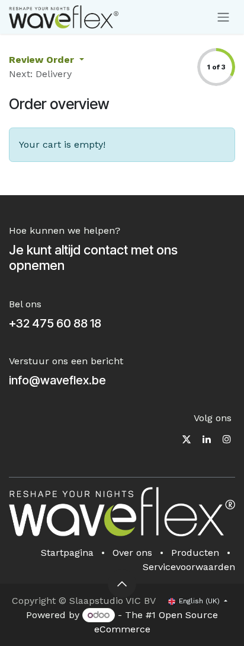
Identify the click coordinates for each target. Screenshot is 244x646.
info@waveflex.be (57, 380)
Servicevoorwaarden (189, 566)
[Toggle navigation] (223, 17)
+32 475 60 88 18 (55, 323)
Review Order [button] (43, 59)
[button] (122, 583)
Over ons (132, 552)
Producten (195, 552)
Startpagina (67, 552)
